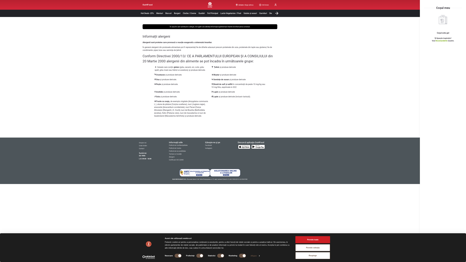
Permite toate (312, 240)
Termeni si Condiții (175, 154)
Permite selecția (313, 248)
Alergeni (172, 157)
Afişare (254, 256)
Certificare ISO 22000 (176, 160)
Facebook (208, 145)
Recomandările (442, 41)
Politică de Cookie (175, 148)
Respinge (313, 255)
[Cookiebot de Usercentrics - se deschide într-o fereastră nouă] (148, 257)
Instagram (208, 148)
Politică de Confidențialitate (178, 145)
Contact (141, 148)
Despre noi (142, 143)
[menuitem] (152, 142)
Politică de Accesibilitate (177, 151)
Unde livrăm (143, 146)
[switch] (199, 256)
